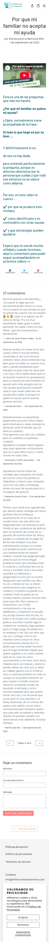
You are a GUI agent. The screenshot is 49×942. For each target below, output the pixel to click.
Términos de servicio (18, 861)
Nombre (7, 768)
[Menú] (44, 5)
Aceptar (23, 917)
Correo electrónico (13, 780)
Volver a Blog (26, 828)
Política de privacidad (18, 854)
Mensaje (7, 792)
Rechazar (23, 924)
